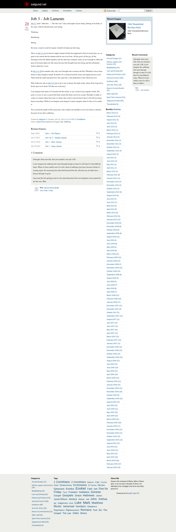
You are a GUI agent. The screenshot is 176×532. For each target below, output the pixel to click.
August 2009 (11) (113, 237)
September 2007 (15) (115, 316)
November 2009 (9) (114, 226)
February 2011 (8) (113, 175)
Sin (100, 510)
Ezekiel (80, 488)
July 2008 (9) (111, 282)
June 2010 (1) (112, 202)
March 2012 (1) (112, 130)
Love (71, 503)
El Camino (92, 485)
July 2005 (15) (112, 405)
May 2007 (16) (112, 330)
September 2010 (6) (114, 192)
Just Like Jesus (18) (114, 85)
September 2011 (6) (114, 151)
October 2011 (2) (113, 147)
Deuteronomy (66, 485)
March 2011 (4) (112, 171)
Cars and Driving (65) (115, 71)
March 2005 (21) (113, 419)
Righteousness (72, 510)
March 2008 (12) (113, 295)
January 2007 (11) (113, 343)
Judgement (63, 503)
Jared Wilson (60, 499)
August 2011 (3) (113, 154)
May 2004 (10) (112, 454)
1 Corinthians (62, 481)
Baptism (90, 482)
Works (83, 513)
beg (41, 188)
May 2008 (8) (112, 288)
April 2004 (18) (112, 457)
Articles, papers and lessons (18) (114, 63)
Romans (86, 509)
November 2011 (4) (114, 144)
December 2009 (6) (114, 223)
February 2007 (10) (114, 340)
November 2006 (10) (114, 350)
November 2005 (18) (114, 392)
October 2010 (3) (113, 189)
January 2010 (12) (113, 220)
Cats (97, 482)
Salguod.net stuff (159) (115, 101)
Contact (79, 11)
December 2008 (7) (114, 264)
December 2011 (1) (114, 140)
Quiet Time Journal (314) (116, 97)
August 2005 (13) (113, 402)
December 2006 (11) (114, 347)
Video (75, 513)
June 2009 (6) (112, 244)
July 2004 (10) (112, 447)
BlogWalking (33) (113, 68)
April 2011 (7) (112, 168)
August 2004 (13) (113, 443)
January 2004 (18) (113, 467)
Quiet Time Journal (44, 122)
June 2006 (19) (112, 368)
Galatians (84, 492)
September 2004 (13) (115, 440)
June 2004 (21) (112, 450)
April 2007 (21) (112, 333)
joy (55, 503)
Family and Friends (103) (116, 74)
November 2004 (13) (114, 433)
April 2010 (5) (112, 209)
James (99, 496)
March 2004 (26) (113, 461)
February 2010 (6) (113, 216)
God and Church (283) (115, 78)
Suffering (67, 122)
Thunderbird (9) (112, 104)
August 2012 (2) (113, 120)
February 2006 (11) (114, 381)
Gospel (57, 495)
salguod (42, 119)
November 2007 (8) (114, 309)
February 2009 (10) (114, 257)
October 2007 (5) (113, 313)
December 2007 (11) (114, 306)
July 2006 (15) (112, 364)
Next (149, 19)
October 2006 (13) (113, 354)
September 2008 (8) (114, 275)
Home (35, 11)
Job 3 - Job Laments (142, 90)
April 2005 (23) (112, 416)
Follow (51, 190)
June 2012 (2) (112, 127)
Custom (104, 482)
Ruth (95, 510)
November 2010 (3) (114, 185)
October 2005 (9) (113, 395)
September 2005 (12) (115, 399)
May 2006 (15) (112, 371)
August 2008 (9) (113, 278)
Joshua (102, 498)
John (93, 499)
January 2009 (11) (113, 261)
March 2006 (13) (113, 378)
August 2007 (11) (113, 319)
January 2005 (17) (113, 426)
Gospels (67, 495)
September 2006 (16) (115, 357)
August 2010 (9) (113, 195)
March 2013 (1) (112, 113)
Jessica (73, 499)
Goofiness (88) (112, 81)
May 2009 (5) (112, 247)
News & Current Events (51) (115, 89)
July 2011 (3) (111, 158)
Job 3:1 (33, 23)
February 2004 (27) (114, 464)
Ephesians (59, 489)
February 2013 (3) (113, 116)
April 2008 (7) (112, 292)
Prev (147, 19)
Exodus (70, 488)
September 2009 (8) (114, 233)
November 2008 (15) (114, 268)
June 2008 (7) (112, 285)
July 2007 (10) (112, 323)
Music (58, 506)
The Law (66, 513)
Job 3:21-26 (52, 83)
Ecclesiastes (80, 485)
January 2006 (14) (113, 385)
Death (56, 485)
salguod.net (38, 4)
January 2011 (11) (113, 178)
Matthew (97, 502)
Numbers (81, 506)
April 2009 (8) (112, 251)
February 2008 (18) (114, 299)
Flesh (65, 492)
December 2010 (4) (114, 182)
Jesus (81, 499)
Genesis (96, 491)
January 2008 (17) (113, 302)
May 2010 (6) (112, 206)
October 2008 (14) (113, 271)
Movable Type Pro (132, 493)
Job (61, 122)
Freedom (73, 492)
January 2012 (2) (113, 137)
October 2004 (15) (113, 436)
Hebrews (88, 495)
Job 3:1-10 (42, 53)
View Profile (44, 190)
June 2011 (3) (112, 161)
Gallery (45, 11)
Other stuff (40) (112, 94)
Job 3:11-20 (37, 71)
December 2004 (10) (114, 430)
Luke (78, 502)
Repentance (59, 510)
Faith (89, 489)
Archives (55, 11)
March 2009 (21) (113, 254)
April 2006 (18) (112, 374)
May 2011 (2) (111, 164)
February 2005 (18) (114, 423)
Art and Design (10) (114, 58)
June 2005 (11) (112, 409)
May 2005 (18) (112, 412)
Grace (78, 495)
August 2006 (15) (113, 361)
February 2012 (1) (113, 134)
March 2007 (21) (113, 337)
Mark (86, 502)
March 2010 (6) (112, 213)
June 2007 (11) (112, 326)
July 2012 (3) (111, 123)
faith (95, 489)
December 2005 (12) (114, 388)
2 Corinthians (78, 482)
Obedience (92, 506)
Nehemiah (68, 506)
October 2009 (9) (113, 230)
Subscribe (111, 11)
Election (101, 485)
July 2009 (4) (111, 240)
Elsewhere (67, 11)
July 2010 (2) (111, 199)
